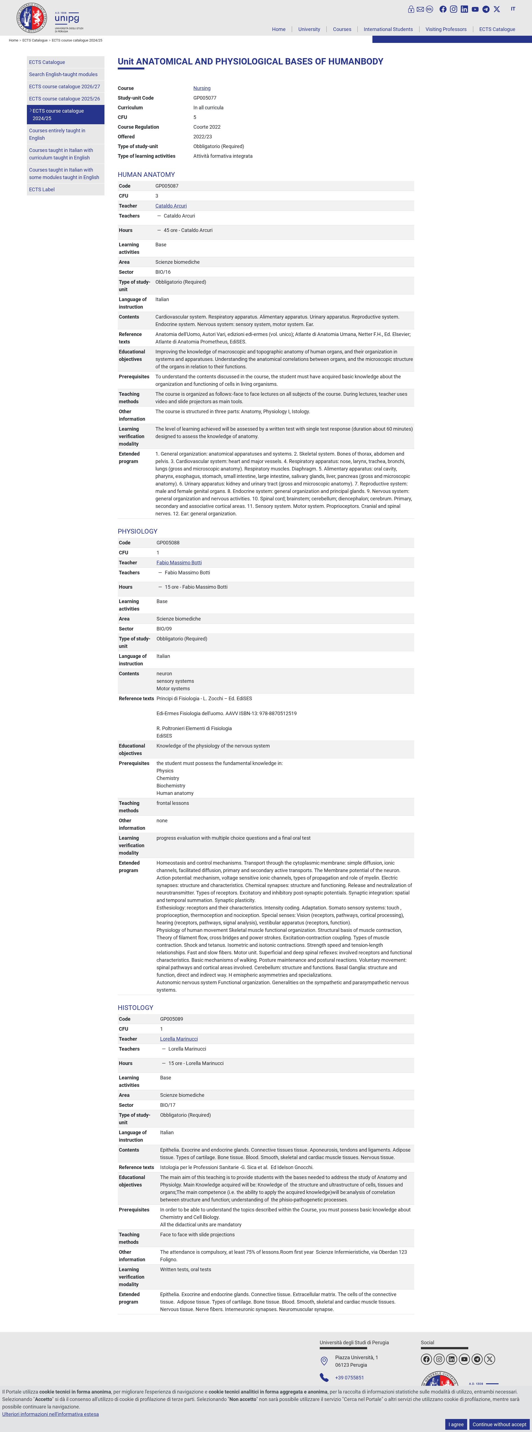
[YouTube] (475, 8)
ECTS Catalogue (497, 29)
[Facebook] (443, 8)
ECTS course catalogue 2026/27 (64, 86)
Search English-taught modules (63, 74)
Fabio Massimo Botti (179, 562)
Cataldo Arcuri (171, 206)
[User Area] (411, 8)
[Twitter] (496, 8)
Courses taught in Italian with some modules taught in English (64, 173)
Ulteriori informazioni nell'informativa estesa (50, 1414)
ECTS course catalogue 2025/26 (64, 99)
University (309, 29)
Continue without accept (499, 1424)
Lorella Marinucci (179, 1039)
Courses (342, 29)
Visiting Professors (446, 29)
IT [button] (513, 9)
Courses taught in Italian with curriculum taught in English (61, 154)
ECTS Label (42, 189)
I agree (456, 1424)
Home (279, 29)
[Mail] (420, 8)
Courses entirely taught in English (57, 134)
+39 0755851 (349, 1378)
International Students (388, 29)
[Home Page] (50, 17)
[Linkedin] (464, 8)
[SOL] (429, 8)
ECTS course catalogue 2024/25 (58, 114)
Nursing (202, 88)
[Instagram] (453, 8)
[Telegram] (486, 8)
